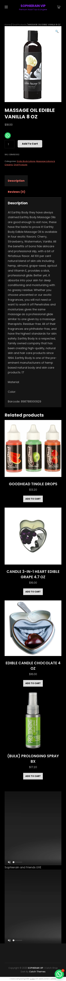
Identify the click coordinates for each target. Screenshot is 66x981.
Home (8, 24)
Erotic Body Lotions (26, 161)
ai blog (32, 979)
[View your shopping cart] (58, 7)
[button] (57, 31)
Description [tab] (16, 181)
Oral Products (19, 24)
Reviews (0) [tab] (16, 192)
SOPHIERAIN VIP (33, 6)
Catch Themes (37, 971)
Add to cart (30, 143)
